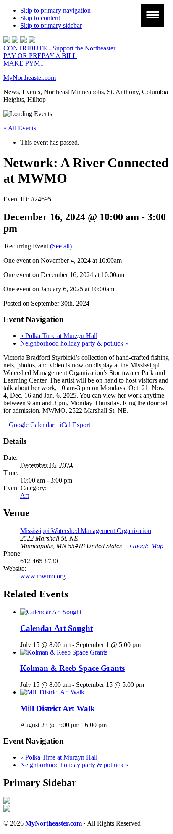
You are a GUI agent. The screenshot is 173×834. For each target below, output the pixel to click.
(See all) (61, 246)
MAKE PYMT (23, 63)
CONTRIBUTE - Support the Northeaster (59, 48)
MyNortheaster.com (29, 77)
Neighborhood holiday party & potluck (74, 343)
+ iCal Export (72, 424)
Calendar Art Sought (56, 628)
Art (24, 495)
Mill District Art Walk (57, 708)
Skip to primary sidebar (51, 25)
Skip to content (40, 17)
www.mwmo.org (43, 576)
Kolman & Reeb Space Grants (72, 668)
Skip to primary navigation (55, 10)
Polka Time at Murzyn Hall (58, 335)
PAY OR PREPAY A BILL (40, 55)
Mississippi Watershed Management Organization (85, 530)
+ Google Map (143, 545)
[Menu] (152, 15)
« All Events (19, 128)
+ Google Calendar (28, 424)
